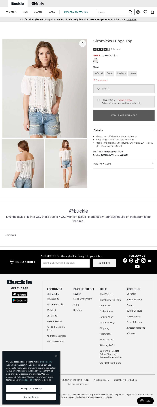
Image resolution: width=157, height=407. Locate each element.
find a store (25, 262)
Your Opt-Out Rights (110, 362)
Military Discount (55, 341)
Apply (76, 304)
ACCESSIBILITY (101, 379)
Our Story (131, 293)
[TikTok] (137, 260)
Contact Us (105, 305)
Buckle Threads (134, 299)
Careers (130, 305)
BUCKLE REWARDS (76, 11)
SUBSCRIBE (104, 262)
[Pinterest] (131, 260)
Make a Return (54, 321)
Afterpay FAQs (107, 345)
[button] (11, 12)
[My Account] (138, 12)
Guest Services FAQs (110, 299)
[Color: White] (96, 61)
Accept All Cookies (31, 388)
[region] (31, 377)
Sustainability (133, 316)
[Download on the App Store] (19, 293)
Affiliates (131, 333)
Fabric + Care (102, 163)
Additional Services (56, 335)
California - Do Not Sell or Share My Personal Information (111, 354)
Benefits (77, 310)
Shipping (104, 328)
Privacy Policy (28, 380)
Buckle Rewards (55, 304)
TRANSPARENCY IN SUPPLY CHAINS (71, 379)
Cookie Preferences (125, 379)
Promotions (106, 333)
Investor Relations (136, 327)
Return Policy (106, 316)
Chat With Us (106, 294)
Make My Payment (82, 298)
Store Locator (106, 339)
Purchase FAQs (107, 322)
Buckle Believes (134, 310)
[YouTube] (137, 266)
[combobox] (113, 12)
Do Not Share (31, 397)
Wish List (51, 310)
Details (98, 130)
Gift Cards (52, 315)
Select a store (125, 100)
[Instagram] (143, 260)
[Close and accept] (56, 355)
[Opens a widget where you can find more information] (145, 401)
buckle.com (46, 362)
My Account (53, 298)
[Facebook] (125, 260)
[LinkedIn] (149, 260)
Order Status (106, 311)
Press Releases (134, 322)
